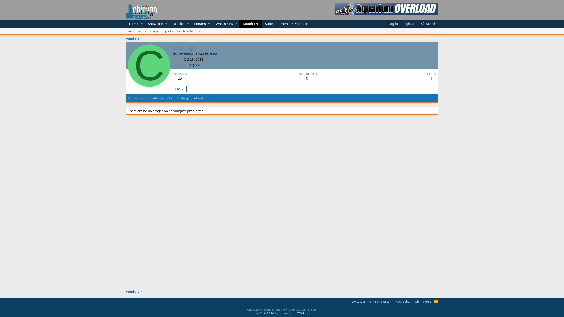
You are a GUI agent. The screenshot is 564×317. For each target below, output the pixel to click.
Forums (200, 23)
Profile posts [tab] (137, 98)
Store (269, 23)
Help (417, 302)
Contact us (358, 302)
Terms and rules (379, 302)
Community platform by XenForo (282, 309)
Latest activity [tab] (161, 98)
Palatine (211, 54)
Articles (178, 23)
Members (250, 23)
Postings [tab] (182, 98)
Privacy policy (401, 302)
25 (180, 78)
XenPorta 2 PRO (265, 313)
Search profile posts (189, 31)
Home (133, 23)
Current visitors (136, 31)
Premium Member (294, 23)
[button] (142, 24)
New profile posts (161, 31)
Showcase (155, 23)
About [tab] (198, 98)
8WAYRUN (302, 313)
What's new (224, 23)
